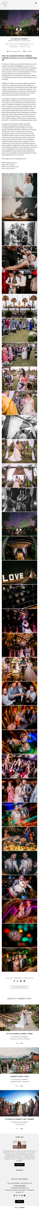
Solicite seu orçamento (19, 987)
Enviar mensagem (20, 1185)
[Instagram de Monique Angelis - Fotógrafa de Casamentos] (19, 1195)
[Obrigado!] (14, 193)
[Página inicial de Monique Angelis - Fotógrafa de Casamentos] (4, 4)
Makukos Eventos (12, 162)
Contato (19, 1201)
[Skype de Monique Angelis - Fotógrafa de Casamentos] (21, 1195)
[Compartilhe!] (19, 193)
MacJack (16, 166)
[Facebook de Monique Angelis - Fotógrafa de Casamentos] (16, 1195)
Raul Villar (11, 164)
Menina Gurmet (10, 168)
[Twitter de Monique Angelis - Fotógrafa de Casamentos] (14, 1195)
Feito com (20, 1207)
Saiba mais (19, 1164)
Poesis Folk (9, 166)
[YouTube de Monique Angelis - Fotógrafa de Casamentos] (24, 1195)
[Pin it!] (25, 193)
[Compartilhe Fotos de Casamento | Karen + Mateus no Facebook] (14, 981)
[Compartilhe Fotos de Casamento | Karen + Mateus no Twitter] (21, 981)
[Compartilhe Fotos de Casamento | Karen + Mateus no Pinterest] (24, 981)
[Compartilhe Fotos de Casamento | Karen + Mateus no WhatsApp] (17, 981)
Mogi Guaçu (7, 85)
